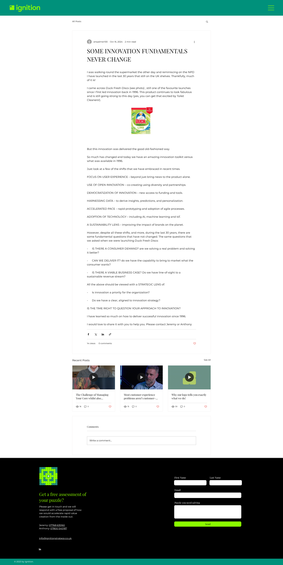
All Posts (76, 21)
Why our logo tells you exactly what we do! (189, 396)
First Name (180, 477)
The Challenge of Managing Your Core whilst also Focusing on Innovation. (92, 396)
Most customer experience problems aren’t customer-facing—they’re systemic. (140, 396)
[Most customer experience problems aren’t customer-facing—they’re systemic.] (141, 377)
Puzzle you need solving (187, 503)
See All (207, 360)
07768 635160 (57, 525)
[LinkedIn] (40, 549)
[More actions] (194, 42)
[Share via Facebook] (88, 334)
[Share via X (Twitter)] (95, 334)
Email (178, 490)
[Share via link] (110, 334)
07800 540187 (58, 528)
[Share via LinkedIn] (102, 334)
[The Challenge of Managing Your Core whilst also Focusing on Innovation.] (93, 377)
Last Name (215, 477)
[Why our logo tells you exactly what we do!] (189, 377)
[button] (271, 8)
